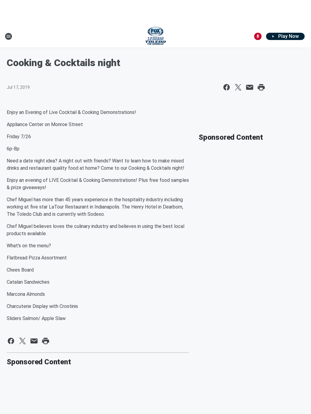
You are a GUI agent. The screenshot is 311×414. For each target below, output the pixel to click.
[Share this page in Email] (249, 87)
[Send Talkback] (257, 36)
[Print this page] (261, 87)
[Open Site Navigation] (8, 36)
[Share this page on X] (238, 87)
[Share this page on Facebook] (226, 87)
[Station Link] (155, 36)
